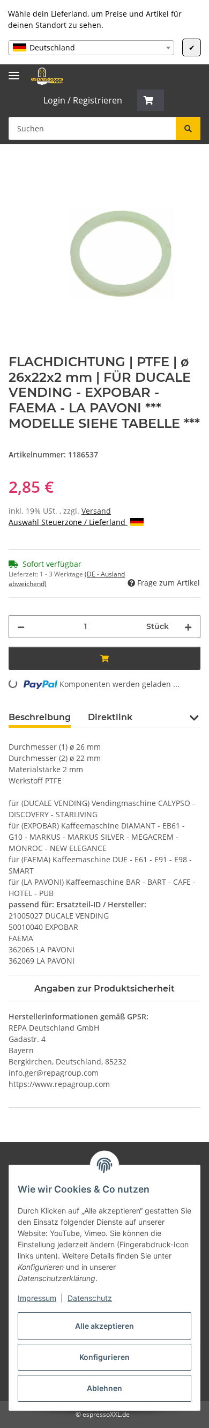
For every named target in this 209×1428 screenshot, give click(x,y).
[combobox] (91, 47)
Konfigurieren (104, 1357)
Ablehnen (104, 1388)
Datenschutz (90, 1298)
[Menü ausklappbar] (14, 71)
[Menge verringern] (21, 627)
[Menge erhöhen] (188, 627)
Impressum (37, 1298)
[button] (150, 100)
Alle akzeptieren (104, 1325)
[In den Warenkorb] (17, 168)
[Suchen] (188, 128)
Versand (96, 511)
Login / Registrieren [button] (82, 100)
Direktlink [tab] (110, 717)
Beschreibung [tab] (40, 717)
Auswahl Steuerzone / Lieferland (68, 522)
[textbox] (91, 48)
